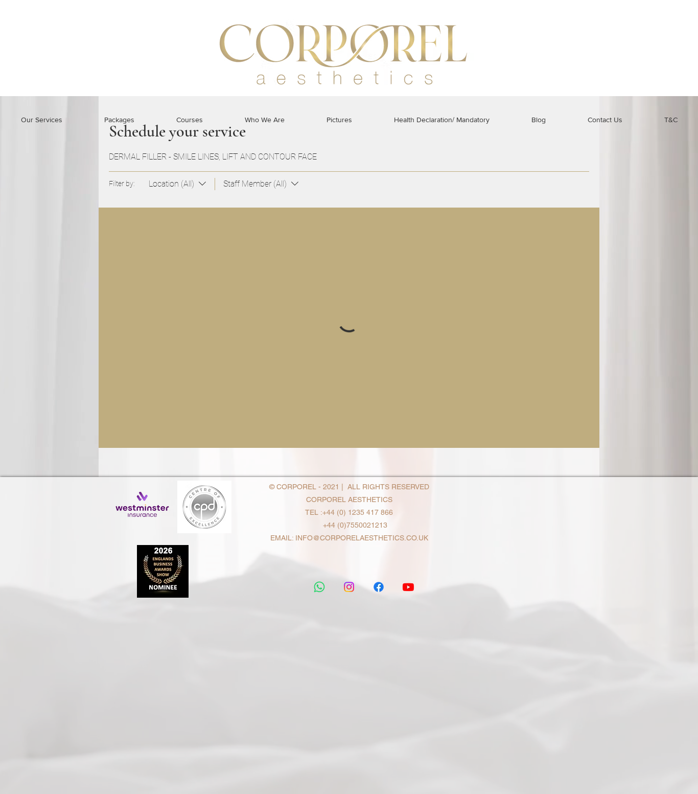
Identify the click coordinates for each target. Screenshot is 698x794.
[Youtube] (408, 587)
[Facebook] (378, 587)
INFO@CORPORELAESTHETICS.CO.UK (361, 538)
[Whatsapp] (319, 587)
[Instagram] (349, 587)
